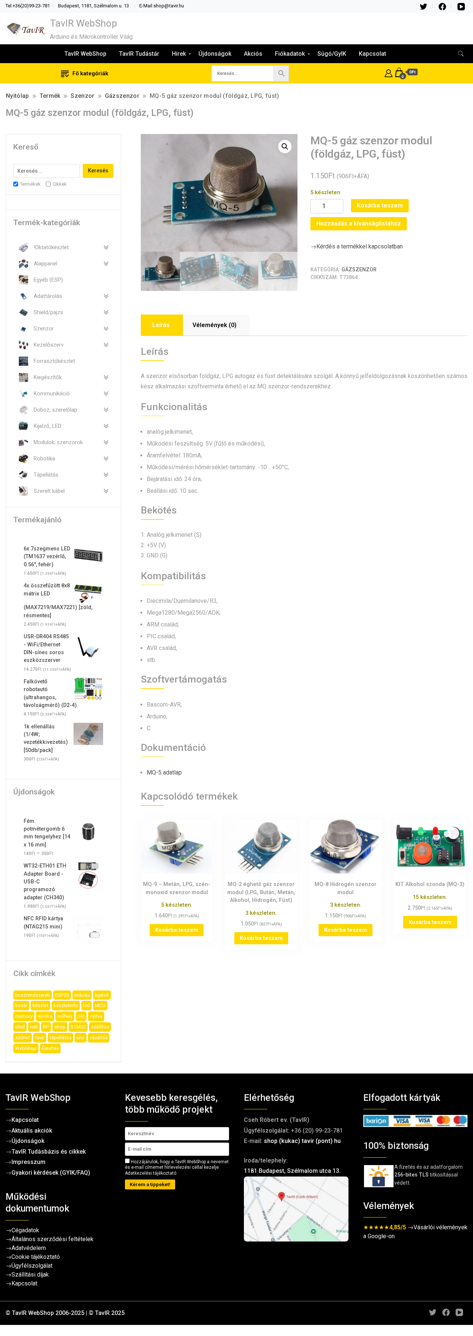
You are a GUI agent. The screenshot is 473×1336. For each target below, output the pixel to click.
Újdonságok (214, 53)
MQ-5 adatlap (164, 772)
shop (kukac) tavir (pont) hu (302, 1140)
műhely (64, 1016)
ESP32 (62, 995)
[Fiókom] (388, 72)
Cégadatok (25, 1230)
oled (20, 1027)
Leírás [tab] (161, 325)
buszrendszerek (32, 995)
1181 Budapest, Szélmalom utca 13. (292, 1170)
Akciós (253, 53)
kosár (21, 1005)
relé (34, 1027)
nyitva (96, 1016)
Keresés (98, 171)
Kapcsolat (372, 53)
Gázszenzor (359, 269)
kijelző (102, 995)
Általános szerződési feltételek (52, 1239)
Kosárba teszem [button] (176, 930)
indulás (82, 995)
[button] (285, 146)
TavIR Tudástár (139, 53)
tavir (39, 1037)
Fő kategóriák (90, 73)
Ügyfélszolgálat (31, 1265)
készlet (40, 1005)
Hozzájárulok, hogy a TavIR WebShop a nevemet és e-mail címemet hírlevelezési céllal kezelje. (177, 1167)
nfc (81, 1016)
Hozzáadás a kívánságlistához (358, 223)
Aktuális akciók (31, 1130)
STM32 (78, 1027)
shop (59, 1027)
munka (45, 1016)
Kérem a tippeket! (150, 1184)
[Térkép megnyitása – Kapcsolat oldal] (296, 1209)
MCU (100, 1005)
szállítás (100, 1027)
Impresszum (28, 1161)
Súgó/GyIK (331, 53)
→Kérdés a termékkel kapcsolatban (356, 246)
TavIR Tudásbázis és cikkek (48, 1151)
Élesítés (50, 1048)
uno (80, 1037)
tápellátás (60, 1037)
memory (24, 1016)
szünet (22, 1037)
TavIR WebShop (83, 23)
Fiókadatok (290, 53)
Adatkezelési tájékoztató (150, 1173)
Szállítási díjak (30, 1274)
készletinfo (66, 1005)
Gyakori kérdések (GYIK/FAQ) (50, 1172)
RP (46, 1027)
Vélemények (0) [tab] (214, 325)
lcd (86, 1005)
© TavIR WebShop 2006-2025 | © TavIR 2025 (65, 1312)
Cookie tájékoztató (35, 1256)
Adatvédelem (28, 1247)
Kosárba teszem (380, 205)
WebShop (26, 1048)
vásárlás (99, 1037)
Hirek (179, 53)
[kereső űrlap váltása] (460, 54)
